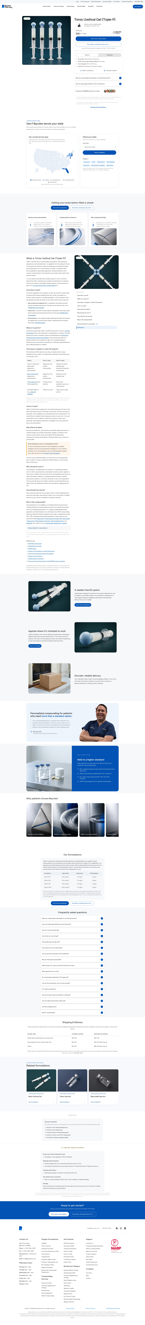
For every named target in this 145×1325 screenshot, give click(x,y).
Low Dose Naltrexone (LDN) (50, 1251)
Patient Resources (91, 1262)
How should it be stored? (84, 316)
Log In (77, 1)
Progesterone (45, 1257)
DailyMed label (40, 323)
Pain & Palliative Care (70, 1280)
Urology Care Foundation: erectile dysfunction (41, 551)
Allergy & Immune (69, 1302)
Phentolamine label (63, 1132)
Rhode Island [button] (110, 165)
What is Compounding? (93, 1248)
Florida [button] (93, 162)
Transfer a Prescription (127, 1)
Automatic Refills (107, 1)
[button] (46, 6)
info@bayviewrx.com (93, 1228)
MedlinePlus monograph (36, 307)
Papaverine (59, 1130)
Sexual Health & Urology (71, 1270)
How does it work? (82, 295)
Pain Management (46, 1293)
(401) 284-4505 (139, 1)
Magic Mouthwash (47, 1267)
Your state (86, 143)
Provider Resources (92, 1265)
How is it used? (81, 306)
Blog (87, 1275)
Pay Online (89, 1259)
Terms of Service (90, 1308)
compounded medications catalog (56, 523)
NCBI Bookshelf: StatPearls (36, 558)
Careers (88, 1278)
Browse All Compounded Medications (48, 1271)
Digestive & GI (68, 1294)
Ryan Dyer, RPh (97, 24)
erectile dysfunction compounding (44, 285)
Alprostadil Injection (57, 521)
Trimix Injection (32, 382)
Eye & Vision (67, 1283)
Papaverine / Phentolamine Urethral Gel (49, 518)
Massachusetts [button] (101, 162)
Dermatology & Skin (69, 1273)
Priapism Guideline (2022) (61, 1137)
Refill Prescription (69, 1243)
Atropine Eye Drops (47, 1248)
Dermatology (45, 1290)
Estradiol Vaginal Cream (48, 1259)
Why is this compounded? (84, 320)
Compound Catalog (70, 1259)
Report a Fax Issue (91, 1251)
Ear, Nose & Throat (69, 1296)
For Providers (116, 1)
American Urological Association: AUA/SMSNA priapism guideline (46, 561)
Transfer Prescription (70, 1248)
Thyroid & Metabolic (70, 1291)
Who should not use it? (84, 313)
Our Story (89, 1273)
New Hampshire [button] (111, 162)
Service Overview (46, 1283)
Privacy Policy (70, 1308)
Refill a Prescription (96, 1)
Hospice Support (91, 1254)
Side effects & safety (83, 309)
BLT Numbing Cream (47, 1265)
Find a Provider (68, 1251)
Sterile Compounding (47, 1296)
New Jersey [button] (86, 165)
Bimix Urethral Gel (32, 374)
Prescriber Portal (69, 1257)
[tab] (87, 55)
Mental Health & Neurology (72, 1299)
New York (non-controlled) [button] (98, 165)
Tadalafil (43, 1243)
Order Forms (67, 1262)
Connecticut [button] (86, 162)
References (80, 327)
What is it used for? (83, 299)
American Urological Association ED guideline (41, 553)
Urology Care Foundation (52, 453)
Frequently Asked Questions (94, 1246)
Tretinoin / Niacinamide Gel (49, 1262)
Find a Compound (85, 1)
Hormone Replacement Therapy (48, 1286)
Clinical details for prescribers (37, 528)
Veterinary (67, 1285)
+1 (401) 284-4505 (27, 1248)
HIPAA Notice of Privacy (113, 1308)
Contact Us (89, 1243)
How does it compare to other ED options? (89, 302)
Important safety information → (98, 107)
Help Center (89, 1257)
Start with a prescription (98, 38)
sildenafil (33, 392)
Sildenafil (29, 523)
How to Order (68, 1254)
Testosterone (45, 1254)
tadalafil (29, 394)
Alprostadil (67, 1135)
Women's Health (69, 1288)
